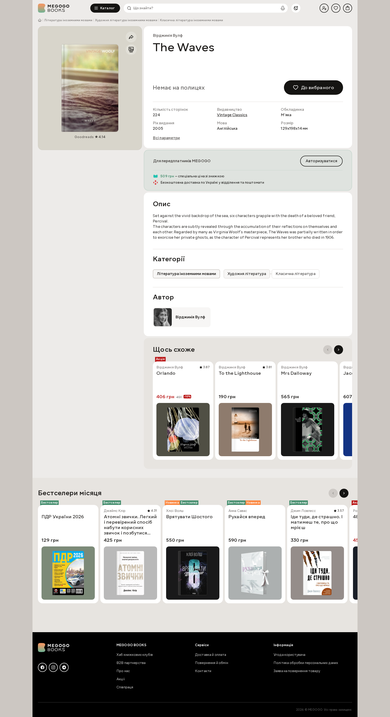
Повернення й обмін (211, 663)
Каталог (107, 8)
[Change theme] (295, 8)
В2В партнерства (131, 663)
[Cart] (347, 8)
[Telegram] (64, 667)
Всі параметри (166, 138)
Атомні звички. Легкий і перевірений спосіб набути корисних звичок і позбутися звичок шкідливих (130, 525)
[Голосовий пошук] (283, 8)
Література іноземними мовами (68, 20)
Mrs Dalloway (296, 373)
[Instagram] (53, 667)
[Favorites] (335, 8)
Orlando (165, 373)
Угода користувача (290, 654)
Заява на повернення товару (297, 671)
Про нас (123, 671)
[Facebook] (42, 667)
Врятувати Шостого (189, 517)
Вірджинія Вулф (168, 35)
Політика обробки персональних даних (306, 663)
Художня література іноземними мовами (126, 20)
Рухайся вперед (246, 517)
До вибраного (317, 87)
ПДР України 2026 (63, 517)
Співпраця (124, 687)
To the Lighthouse (240, 373)
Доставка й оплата (210, 654)
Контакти (203, 671)
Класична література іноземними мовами (191, 20)
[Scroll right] (338, 349)
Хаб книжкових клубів (134, 654)
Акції (120, 679)
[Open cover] (90, 88)
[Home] (64, 8)
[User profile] (324, 8)
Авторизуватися (321, 161)
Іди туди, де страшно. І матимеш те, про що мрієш (317, 522)
